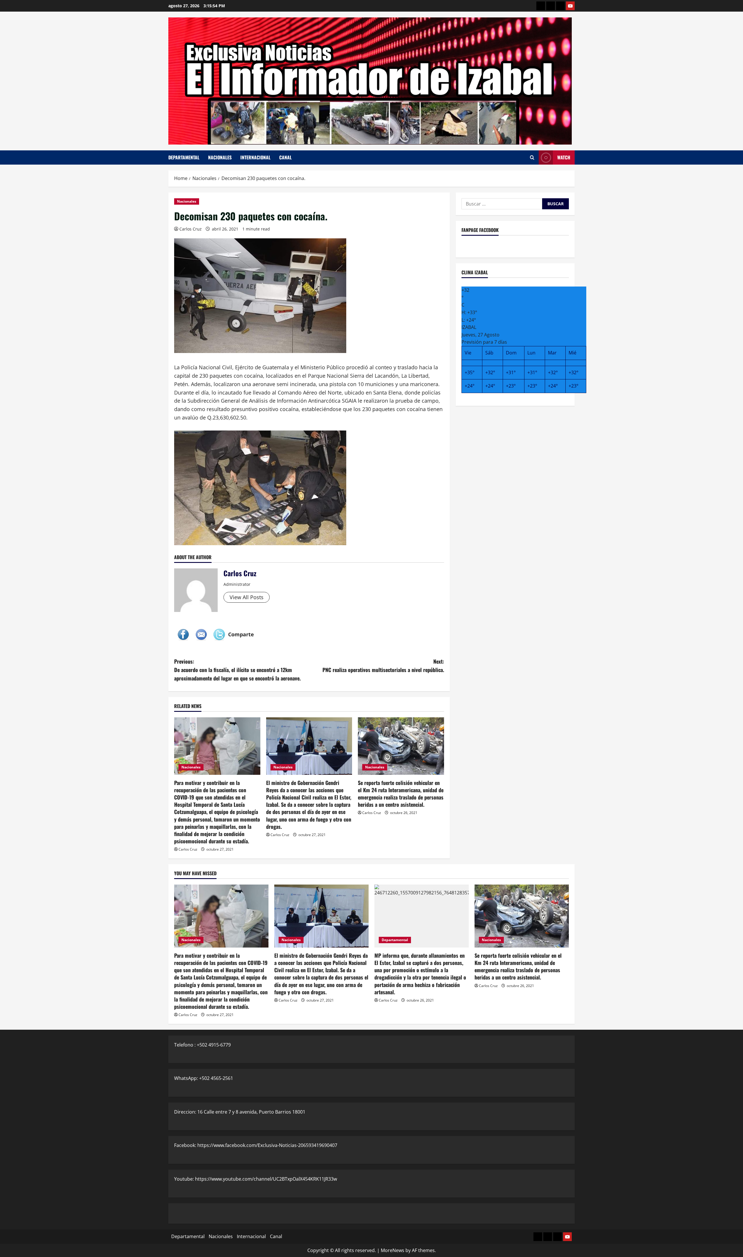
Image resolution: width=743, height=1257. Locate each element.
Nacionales (220, 157)
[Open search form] (532, 157)
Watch (563, 157)
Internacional (255, 157)
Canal (285, 157)
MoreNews (392, 1250)
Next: (383, 665)
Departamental (183, 157)
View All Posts (247, 597)
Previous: (237, 670)
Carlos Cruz (190, 229)
